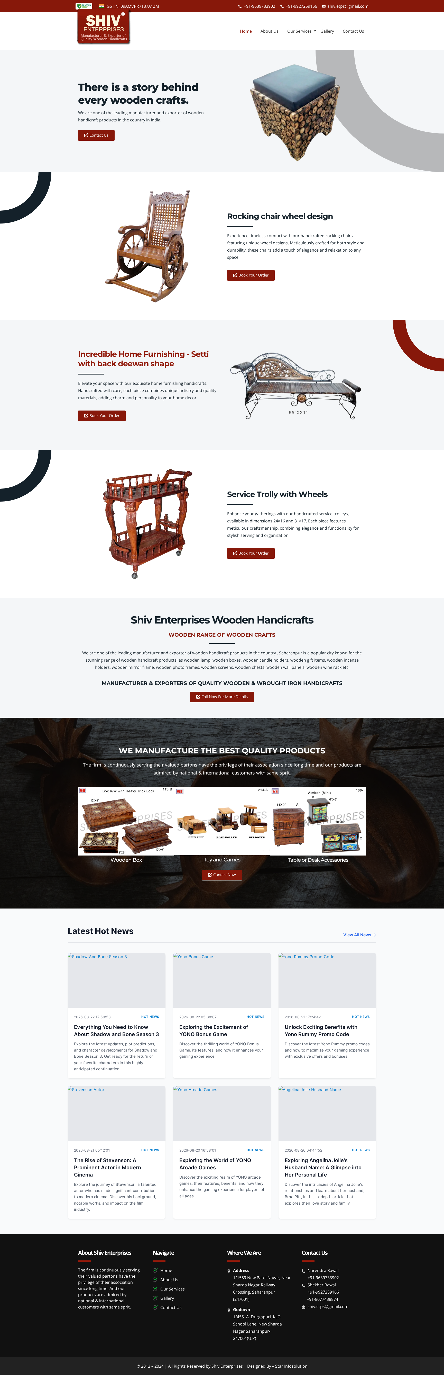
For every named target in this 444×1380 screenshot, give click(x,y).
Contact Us (353, 31)
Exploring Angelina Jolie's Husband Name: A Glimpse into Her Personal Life (323, 1167)
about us (270, 31)
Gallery (327, 31)
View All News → (359, 934)
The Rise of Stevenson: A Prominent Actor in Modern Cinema (107, 1167)
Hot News (150, 1017)
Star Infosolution (291, 1366)
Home (246, 31)
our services (299, 31)
